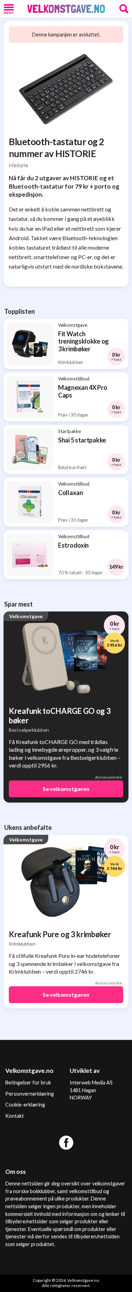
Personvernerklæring (29, 1094)
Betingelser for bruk (28, 1082)
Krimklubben (22, 944)
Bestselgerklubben (29, 730)
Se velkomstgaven (66, 788)
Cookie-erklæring (25, 1105)
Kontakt (14, 1116)
